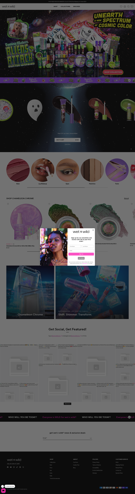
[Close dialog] (93, 230)
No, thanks (81, 258)
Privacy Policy (85, 263)
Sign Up (81, 254)
